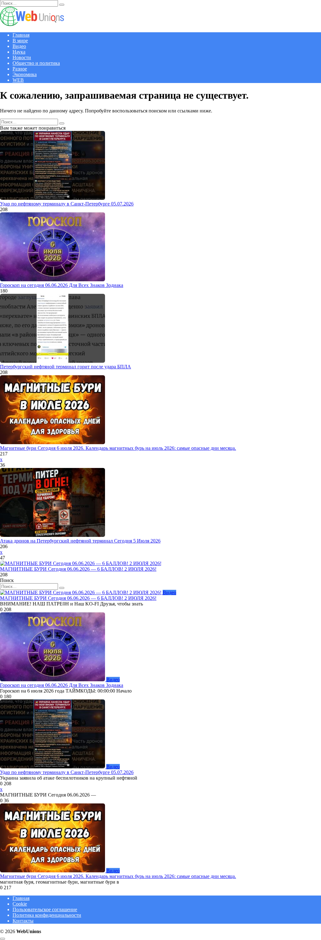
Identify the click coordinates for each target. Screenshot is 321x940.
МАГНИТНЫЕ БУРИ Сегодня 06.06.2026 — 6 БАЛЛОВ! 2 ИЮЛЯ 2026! (78, 569)
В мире (20, 40)
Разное (20, 68)
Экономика (25, 74)
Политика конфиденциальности (47, 915)
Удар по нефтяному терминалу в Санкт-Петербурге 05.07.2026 (67, 203)
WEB (18, 80)
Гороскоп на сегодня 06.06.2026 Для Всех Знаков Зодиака (61, 285)
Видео (19, 46)
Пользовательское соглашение (45, 909)
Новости (22, 57)
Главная (21, 35)
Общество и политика (36, 63)
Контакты (23, 920)
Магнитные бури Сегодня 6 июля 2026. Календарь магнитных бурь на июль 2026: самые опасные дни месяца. (118, 448)
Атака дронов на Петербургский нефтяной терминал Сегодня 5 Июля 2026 (80, 540)
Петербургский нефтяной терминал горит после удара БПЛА (65, 366)
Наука (19, 52)
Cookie (20, 903)
